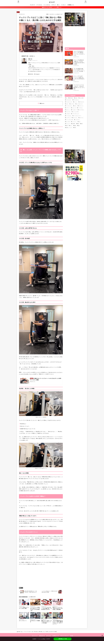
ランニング (68, 123)
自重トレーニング (69, 127)
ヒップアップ (68, 117)
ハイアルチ (68, 113)
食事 (75, 127)
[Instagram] (37, 74)
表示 (43, 103)
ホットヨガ (68, 121)
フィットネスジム (47, 4)
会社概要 (71, 635)
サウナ (75, 105)
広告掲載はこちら (71, 4)
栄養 (81, 123)
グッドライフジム (69, 105)
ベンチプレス (77, 119)
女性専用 (73, 123)
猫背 (67, 125)
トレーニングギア (76, 111)
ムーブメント (74, 121)
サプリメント (81, 105)
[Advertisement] (41, 575)
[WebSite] (30, 74)
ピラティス (54, 4)
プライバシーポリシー (64, 635)
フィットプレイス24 (69, 119)
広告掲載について (55, 635)
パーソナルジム (39, 4)
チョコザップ (32, 4)
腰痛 (75, 125)
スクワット (68, 107)
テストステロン (81, 109)
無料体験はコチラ (62, 638)
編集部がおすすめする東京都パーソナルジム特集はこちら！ (52, 7)
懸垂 (78, 123)
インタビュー (63, 4)
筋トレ (58, 4)
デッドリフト (68, 111)
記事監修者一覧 (41, 635)
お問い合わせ (48, 635)
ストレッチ (74, 107)
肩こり (71, 125)
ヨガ (79, 121)
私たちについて (34, 635)
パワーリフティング (75, 113)
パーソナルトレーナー (77, 115)
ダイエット (68, 109)
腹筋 (79, 125)
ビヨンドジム (75, 117)
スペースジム (80, 107)
